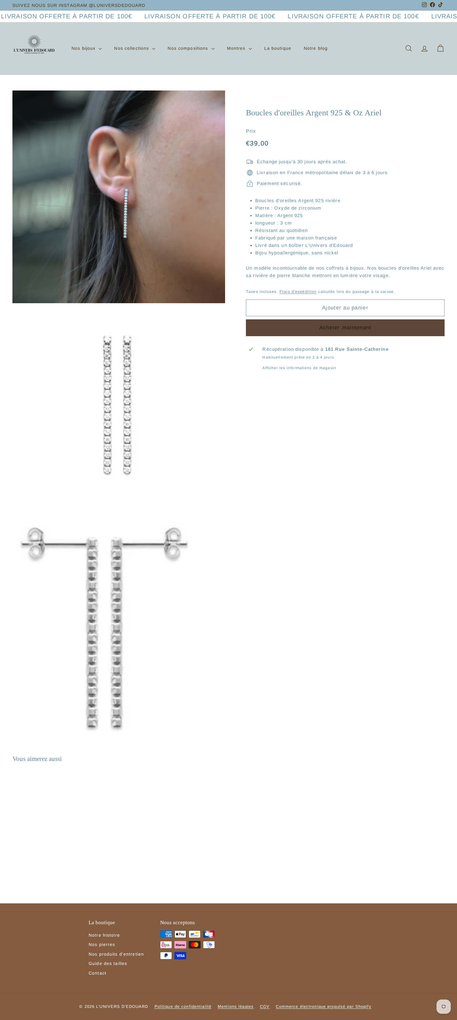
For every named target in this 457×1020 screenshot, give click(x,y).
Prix (251, 131)
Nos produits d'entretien (116, 954)
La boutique (277, 48)
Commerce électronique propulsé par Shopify (323, 1006)
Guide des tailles (108, 963)
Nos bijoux (84, 48)
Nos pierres (102, 944)
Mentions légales (236, 1006)
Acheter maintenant (345, 328)
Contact (97, 973)
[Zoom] (118, 196)
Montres (237, 48)
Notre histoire (104, 935)
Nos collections (132, 48)
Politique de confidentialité (183, 1006)
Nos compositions (189, 48)
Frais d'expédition (297, 291)
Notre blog (316, 48)
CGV (265, 1006)
